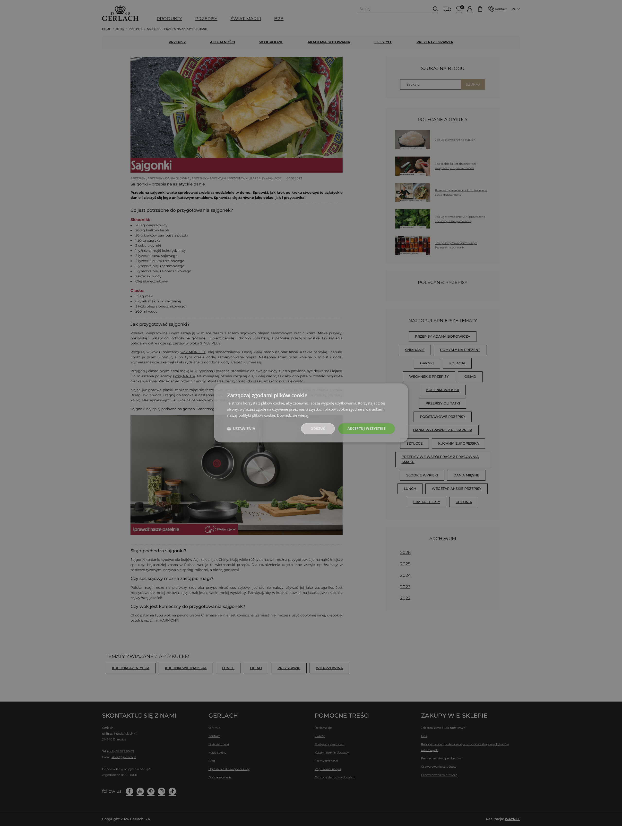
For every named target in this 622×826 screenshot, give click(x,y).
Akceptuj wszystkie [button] (366, 428)
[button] (241, 428)
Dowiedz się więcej (293, 415)
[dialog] (311, 412)
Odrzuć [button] (318, 428)
